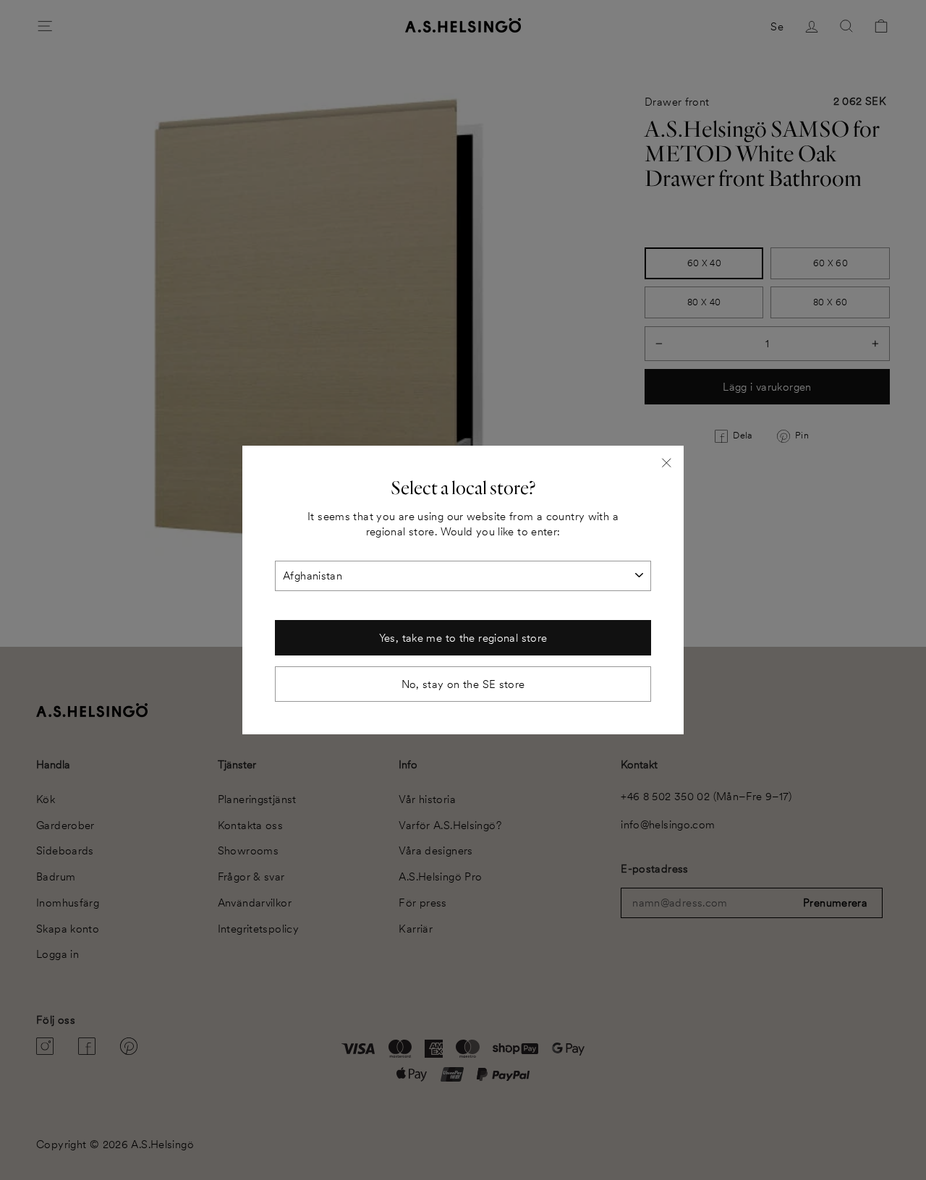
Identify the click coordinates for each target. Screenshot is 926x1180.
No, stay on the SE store (463, 684)
